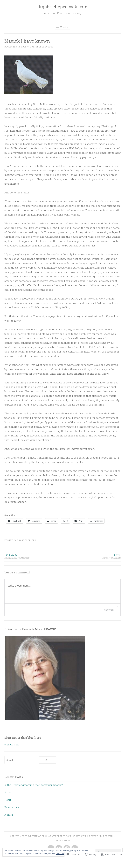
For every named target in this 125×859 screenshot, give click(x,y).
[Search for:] (21, 760)
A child (8, 814)
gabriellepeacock (42, 46)
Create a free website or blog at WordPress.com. (41, 836)
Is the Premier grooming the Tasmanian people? (33, 785)
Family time (11, 807)
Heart (7, 799)
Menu (64, 26)
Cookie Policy (62, 853)
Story (7, 792)
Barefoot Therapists (111, 556)
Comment (109, 609)
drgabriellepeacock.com (62, 6)
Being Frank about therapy (16, 556)
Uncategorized (26, 540)
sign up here (11, 744)
